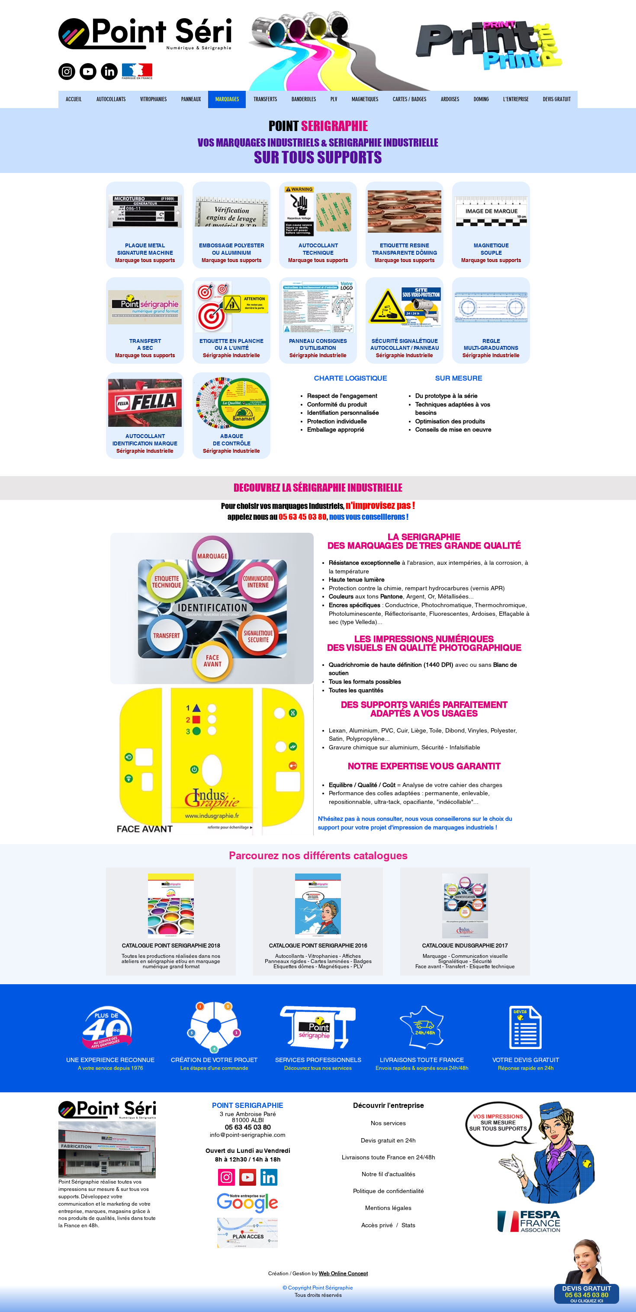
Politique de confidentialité (388, 1190)
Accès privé (377, 1225)
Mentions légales (388, 1207)
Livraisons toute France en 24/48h (388, 1157)
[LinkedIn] (109, 71)
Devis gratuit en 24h (388, 1140)
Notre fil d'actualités (388, 1174)
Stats (408, 1225)
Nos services (388, 1123)
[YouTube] (247, 1177)
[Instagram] (66, 71)
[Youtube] (88, 71)
